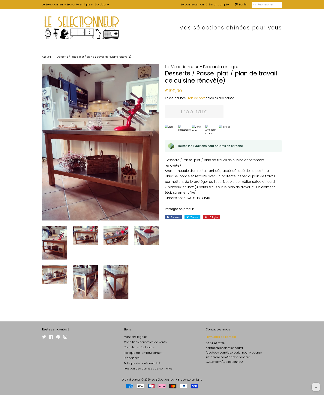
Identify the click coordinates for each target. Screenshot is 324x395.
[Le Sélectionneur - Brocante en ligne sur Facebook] (51, 337)
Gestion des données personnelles (148, 368)
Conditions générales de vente (145, 342)
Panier (243, 4)
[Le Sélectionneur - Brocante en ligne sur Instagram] (65, 337)
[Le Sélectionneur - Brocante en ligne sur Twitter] (44, 337)
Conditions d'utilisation (139, 347)
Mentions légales (135, 337)
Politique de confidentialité (142, 363)
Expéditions (132, 358)
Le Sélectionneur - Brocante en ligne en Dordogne (75, 4)
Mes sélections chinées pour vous (230, 27)
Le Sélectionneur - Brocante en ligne (177, 379)
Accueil (46, 56)
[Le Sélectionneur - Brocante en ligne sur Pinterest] (58, 337)
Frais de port (196, 98)
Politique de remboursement (144, 353)
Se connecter (189, 4)
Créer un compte (217, 4)
